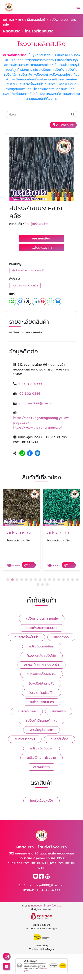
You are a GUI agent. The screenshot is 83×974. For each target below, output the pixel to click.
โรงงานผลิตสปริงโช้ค (41, 655)
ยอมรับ (62, 966)
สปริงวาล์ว (61, 637)
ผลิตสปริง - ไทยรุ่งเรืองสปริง (46, 905)
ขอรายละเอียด (41, 238)
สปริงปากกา (41, 767)
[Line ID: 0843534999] (22, 453)
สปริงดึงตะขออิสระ (41, 646)
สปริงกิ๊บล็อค (59, 739)
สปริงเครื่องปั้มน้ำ (26, 637)
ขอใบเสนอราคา (41, 247)
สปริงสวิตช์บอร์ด (41, 748)
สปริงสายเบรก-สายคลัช (25, 285)
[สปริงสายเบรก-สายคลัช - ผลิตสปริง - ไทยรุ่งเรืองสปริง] (41, 168)
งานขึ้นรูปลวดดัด (41, 729)
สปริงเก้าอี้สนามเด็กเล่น (41, 720)
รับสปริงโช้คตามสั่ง (41, 683)
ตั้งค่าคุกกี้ (53, 966)
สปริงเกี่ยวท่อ (27, 711)
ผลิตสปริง (59, 711)
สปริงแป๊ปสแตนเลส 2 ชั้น (41, 665)
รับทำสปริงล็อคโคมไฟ (41, 674)
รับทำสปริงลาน (25, 739)
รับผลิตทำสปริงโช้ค (41, 692)
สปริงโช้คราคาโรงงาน (41, 757)
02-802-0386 (29, 393)
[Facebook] (30, 453)
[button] (7, 579)
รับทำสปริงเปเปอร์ (41, 702)
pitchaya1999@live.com (37, 403)
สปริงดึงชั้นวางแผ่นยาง (41, 627)
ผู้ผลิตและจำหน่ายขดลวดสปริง (28, 270)
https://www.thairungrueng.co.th (38, 427)
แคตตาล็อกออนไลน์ (31, 19)
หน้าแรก (8, 19)
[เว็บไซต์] (37, 453)
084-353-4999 (30, 384)
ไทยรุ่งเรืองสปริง (36, 224)
